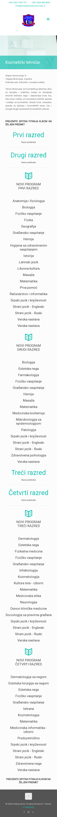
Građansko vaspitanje (28, 233)
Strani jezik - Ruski (28, 313)
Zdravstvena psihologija (28, 455)
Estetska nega (28, 369)
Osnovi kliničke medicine (28, 608)
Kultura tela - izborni (28, 583)
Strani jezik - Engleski (28, 307)
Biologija (28, 207)
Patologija (28, 430)
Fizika (28, 220)
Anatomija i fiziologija (29, 201)
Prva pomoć (28, 288)
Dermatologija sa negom (28, 677)
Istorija (28, 256)
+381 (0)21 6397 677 (18, 2)
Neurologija (28, 602)
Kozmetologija (28, 577)
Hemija (28, 239)
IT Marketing (28, 807)
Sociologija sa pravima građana (29, 615)
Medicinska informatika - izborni (28, 730)
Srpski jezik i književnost (28, 300)
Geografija (28, 226)
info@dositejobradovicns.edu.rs (30, 6)
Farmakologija (28, 375)
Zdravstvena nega (28, 763)
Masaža (28, 275)
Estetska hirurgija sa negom (28, 683)
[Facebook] (24, 9)
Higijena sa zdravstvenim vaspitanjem (28, 247)
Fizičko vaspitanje (28, 214)
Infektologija (28, 570)
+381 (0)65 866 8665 (41, 2)
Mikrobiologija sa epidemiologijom (28, 421)
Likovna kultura (28, 268)
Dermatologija (28, 539)
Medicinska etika (28, 596)
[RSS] (32, 9)
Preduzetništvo (28, 738)
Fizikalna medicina (28, 551)
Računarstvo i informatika (28, 294)
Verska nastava (28, 319)
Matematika (28, 281)
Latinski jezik (28, 262)
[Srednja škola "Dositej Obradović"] (28, 19)
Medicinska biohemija (28, 413)
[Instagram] (28, 9)
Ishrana (28, 709)
